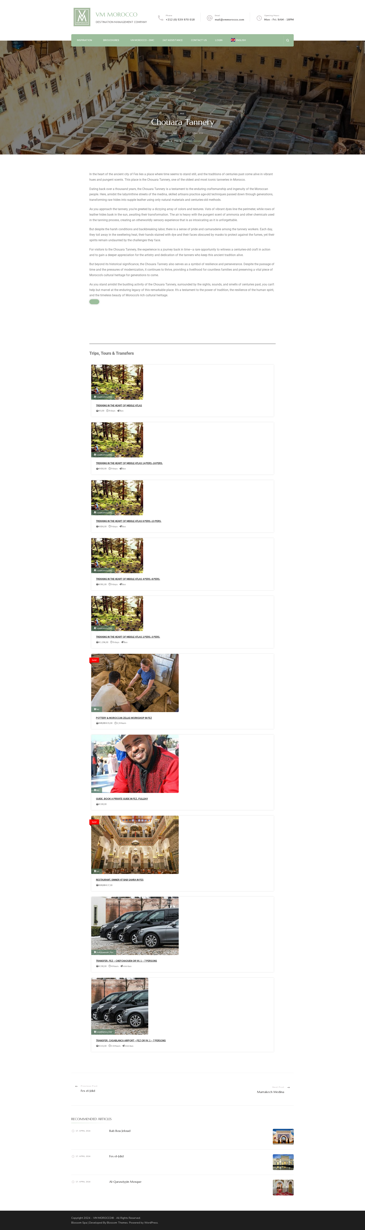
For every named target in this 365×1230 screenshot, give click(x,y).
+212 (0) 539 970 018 (180, 19)
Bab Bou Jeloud (119, 1131)
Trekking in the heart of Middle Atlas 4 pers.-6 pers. (128, 579)
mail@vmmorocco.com (229, 19)
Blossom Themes (117, 1222)
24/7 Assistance (173, 40)
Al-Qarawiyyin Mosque (125, 1182)
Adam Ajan (172, 133)
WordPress (151, 1222)
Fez (182, 113)
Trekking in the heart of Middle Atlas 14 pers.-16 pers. (129, 463)
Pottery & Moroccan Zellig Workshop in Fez (124, 717)
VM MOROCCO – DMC (142, 40)
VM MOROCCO (116, 14)
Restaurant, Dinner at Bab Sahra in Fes (120, 879)
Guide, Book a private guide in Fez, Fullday (122, 798)
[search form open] (287, 40)
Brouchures (111, 40)
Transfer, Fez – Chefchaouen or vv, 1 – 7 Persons (126, 960)
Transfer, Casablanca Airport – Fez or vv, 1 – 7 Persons (131, 1040)
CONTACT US (199, 40)
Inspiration (84, 40)
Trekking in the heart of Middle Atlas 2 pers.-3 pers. (128, 636)
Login (218, 40)
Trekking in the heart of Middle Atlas (119, 405)
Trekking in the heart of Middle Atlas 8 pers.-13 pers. (128, 521)
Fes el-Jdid (116, 1156)
